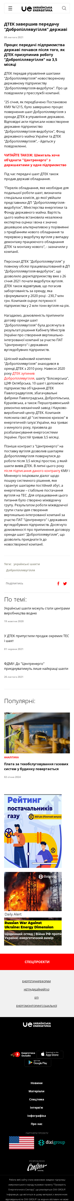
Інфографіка (36, 1116)
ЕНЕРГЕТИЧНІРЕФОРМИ (36, 981)
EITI (37, 997)
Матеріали (36, 1091)
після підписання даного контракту (32, 470)
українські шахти (27, 564)
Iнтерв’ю (36, 1107)
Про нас (36, 1124)
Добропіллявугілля (20, 570)
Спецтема (36, 1099)
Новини (37, 1083)
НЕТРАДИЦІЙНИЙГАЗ (36, 989)
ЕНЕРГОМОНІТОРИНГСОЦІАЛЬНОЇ (36, 1006)
